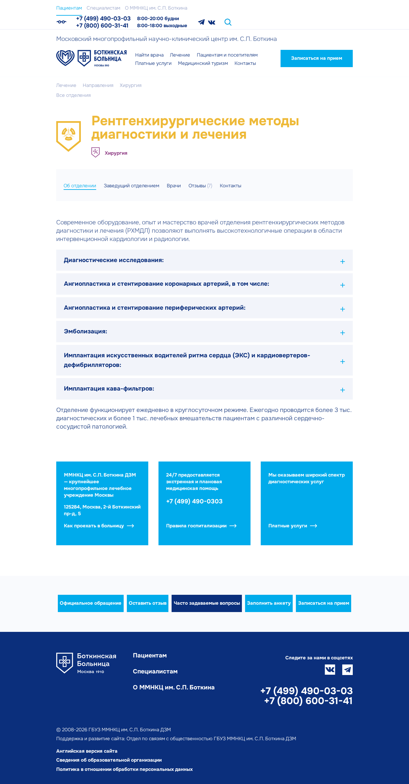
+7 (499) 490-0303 (194, 501)
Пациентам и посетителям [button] (227, 55)
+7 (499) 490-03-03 (103, 18)
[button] (204, 260)
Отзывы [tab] (200, 185)
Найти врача (149, 55)
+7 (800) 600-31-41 (102, 25)
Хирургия (116, 153)
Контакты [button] (245, 63)
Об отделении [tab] (80, 185)
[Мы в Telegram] (201, 22)
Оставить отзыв (147, 603)
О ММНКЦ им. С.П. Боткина (156, 8)
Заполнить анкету (269, 603)
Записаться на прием (316, 58)
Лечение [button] (180, 55)
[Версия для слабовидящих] (61, 22)
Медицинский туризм (203, 63)
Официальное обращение (90, 603)
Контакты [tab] (230, 185)
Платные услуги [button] (153, 63)
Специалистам (103, 8)
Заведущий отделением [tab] (131, 185)
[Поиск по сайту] (228, 22)
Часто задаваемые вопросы (207, 603)
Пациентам (69, 8)
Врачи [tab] (174, 185)
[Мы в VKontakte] (212, 22)
